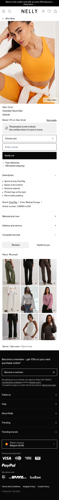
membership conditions (12, 382)
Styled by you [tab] (43, 245)
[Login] (43, 11)
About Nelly (7, 413)
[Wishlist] (49, 11)
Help (4, 404)
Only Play (7, 107)
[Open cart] (55, 11)
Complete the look (11, 235)
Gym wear (15, 346)
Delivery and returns (12, 225)
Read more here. (49, 385)
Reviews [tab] (16, 245)
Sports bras (27, 346)
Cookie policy (43, 486)
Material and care (10, 216)
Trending (6, 422)
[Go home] (29, 11)
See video (52, 100)
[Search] (9, 11)
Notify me (9, 155)
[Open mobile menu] (3, 11)
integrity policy (35, 382)
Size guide (51, 120)
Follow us (6, 394)
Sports (5, 346)
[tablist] (29, 245)
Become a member (13, 372)
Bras (10, 18)
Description (8, 175)
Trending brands (10, 432)
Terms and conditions (11, 486)
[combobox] (29, 138)
